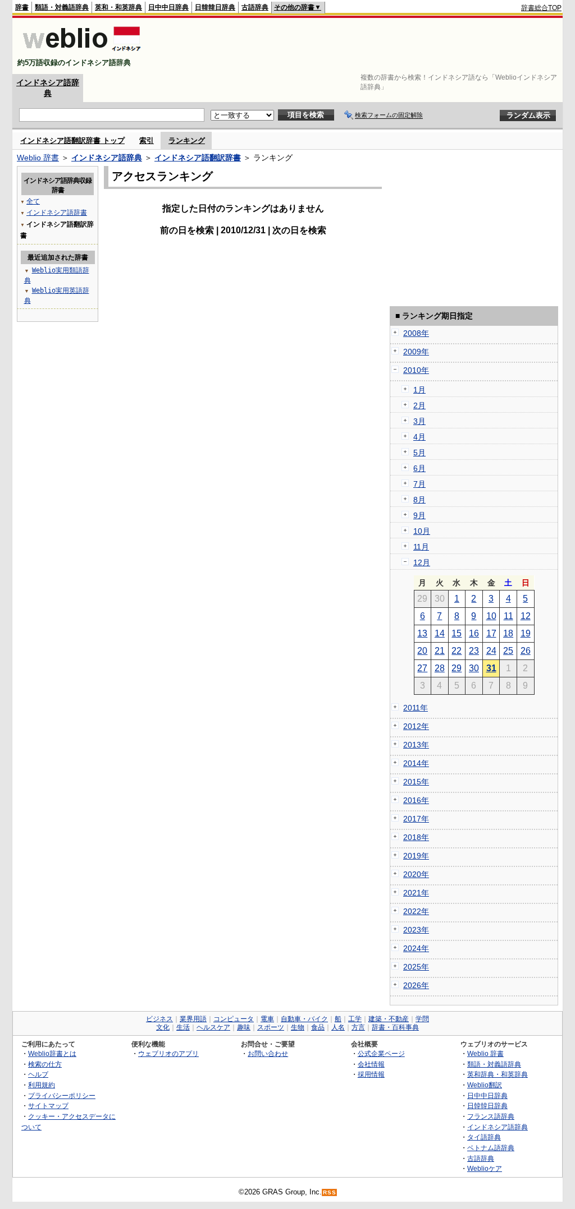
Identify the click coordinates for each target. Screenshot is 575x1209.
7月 (419, 483)
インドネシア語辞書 (56, 212)
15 (456, 633)
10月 (421, 531)
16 (474, 633)
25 (508, 651)
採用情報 (371, 1074)
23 (474, 651)
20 (422, 651)
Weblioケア (484, 1168)
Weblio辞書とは (52, 1053)
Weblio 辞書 (38, 157)
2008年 (416, 333)
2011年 (415, 707)
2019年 (416, 855)
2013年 (416, 744)
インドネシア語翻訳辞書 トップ (72, 140)
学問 (422, 1019)
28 (440, 668)
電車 (267, 1019)
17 (491, 633)
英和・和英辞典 (118, 7)
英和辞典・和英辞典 (497, 1074)
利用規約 (41, 1084)
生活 (183, 1027)
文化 (163, 1027)
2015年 (416, 781)
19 (526, 633)
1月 (419, 389)
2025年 (416, 966)
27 (422, 668)
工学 (355, 1019)
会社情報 (371, 1064)
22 (456, 651)
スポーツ (270, 1027)
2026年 (416, 985)
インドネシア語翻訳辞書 (197, 157)
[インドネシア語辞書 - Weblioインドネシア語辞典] (80, 53)
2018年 (416, 837)
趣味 (243, 1027)
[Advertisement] (357, 46)
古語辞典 (254, 7)
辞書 (22, 7)
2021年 (416, 892)
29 (456, 668)
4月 (419, 436)
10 (491, 616)
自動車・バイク (304, 1019)
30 (474, 668)
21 (440, 651)
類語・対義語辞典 (62, 7)
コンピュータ (233, 1019)
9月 (419, 515)
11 (508, 616)
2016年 (416, 800)
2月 (419, 405)
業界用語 (193, 1019)
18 (508, 633)
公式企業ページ (381, 1053)
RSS (329, 1192)
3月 (419, 421)
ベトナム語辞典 (490, 1147)
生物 (297, 1027)
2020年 (416, 874)
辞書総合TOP (541, 8)
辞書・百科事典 (395, 1027)
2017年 (416, 818)
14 (440, 633)
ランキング (186, 140)
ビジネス (159, 1019)
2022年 (416, 911)
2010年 (416, 370)
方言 (358, 1027)
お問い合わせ (268, 1053)
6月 (419, 468)
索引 (146, 140)
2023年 (416, 929)
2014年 (416, 763)
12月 (421, 562)
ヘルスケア (213, 1027)
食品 (318, 1027)
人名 (338, 1027)
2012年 (416, 726)
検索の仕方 (45, 1064)
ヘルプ (38, 1074)
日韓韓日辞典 (215, 7)
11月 (421, 546)
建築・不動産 (388, 1019)
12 (526, 616)
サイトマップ (48, 1105)
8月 (419, 499)
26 (526, 651)
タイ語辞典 (484, 1137)
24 (491, 651)
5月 (419, 452)
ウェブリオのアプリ (168, 1053)
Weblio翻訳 (484, 1084)
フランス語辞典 (490, 1116)
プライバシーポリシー (61, 1095)
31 (491, 668)
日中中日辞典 (168, 7)
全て (33, 201)
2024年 (416, 948)
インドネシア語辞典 (106, 157)
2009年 (416, 351)
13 (422, 633)
